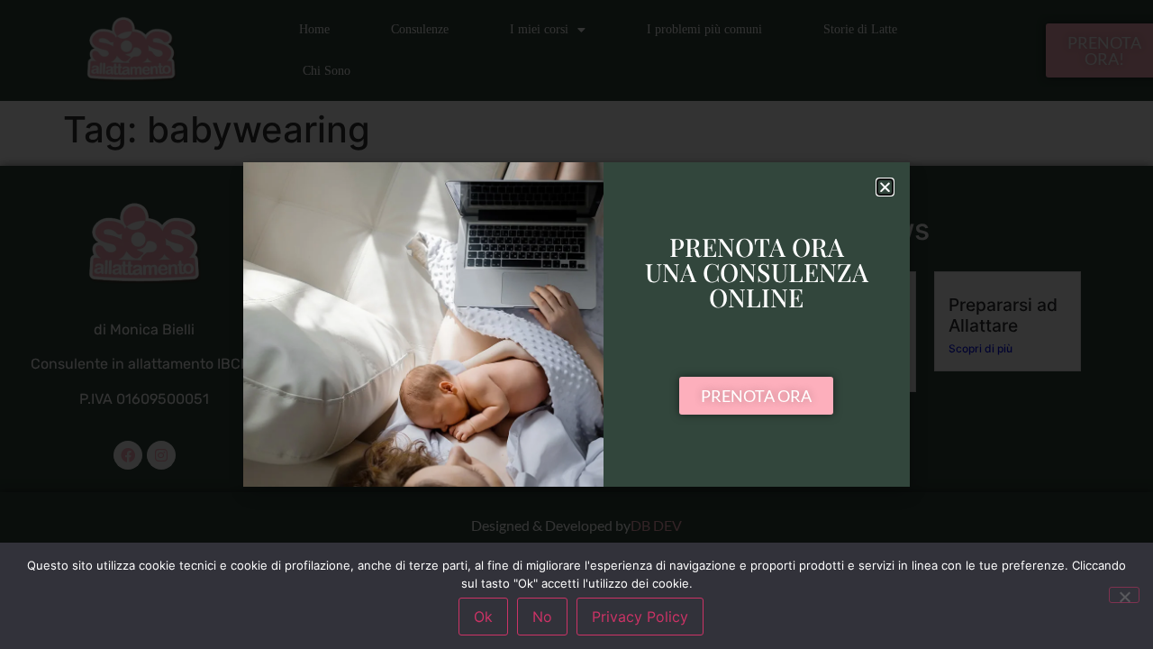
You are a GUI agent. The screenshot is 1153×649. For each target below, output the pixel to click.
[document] (576, 324)
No (542, 617)
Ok (483, 617)
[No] (1124, 595)
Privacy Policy (640, 617)
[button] (885, 187)
